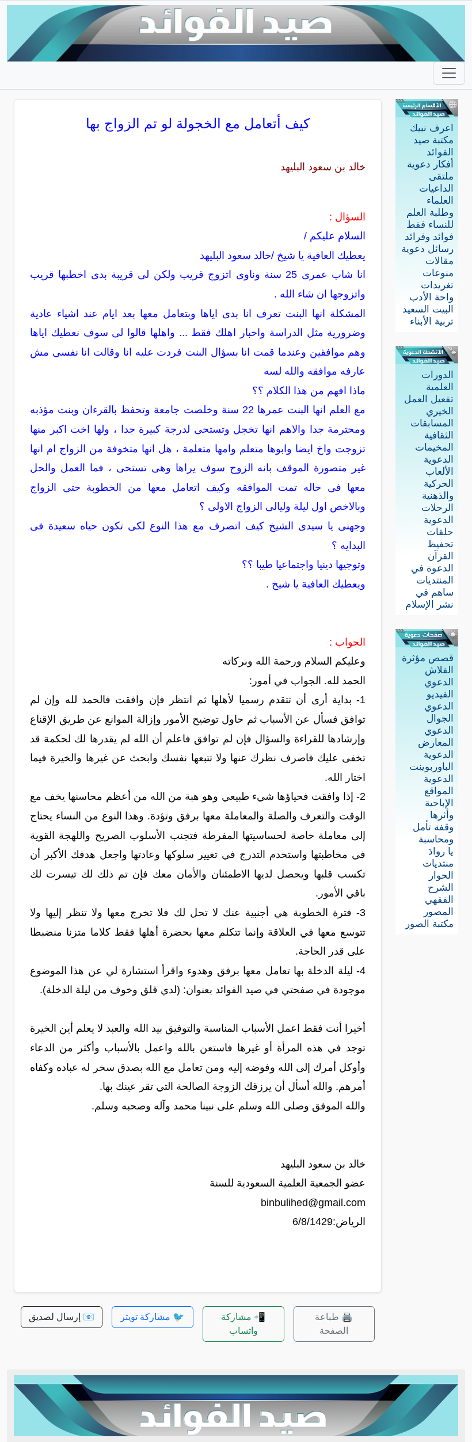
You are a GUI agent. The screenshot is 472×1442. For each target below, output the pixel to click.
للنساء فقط (430, 224)
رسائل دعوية (427, 248)
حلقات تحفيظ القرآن (440, 544)
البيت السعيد (428, 309)
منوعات (438, 273)
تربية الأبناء (432, 321)
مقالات (439, 260)
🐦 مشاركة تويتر (152, 1317)
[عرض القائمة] (449, 73)
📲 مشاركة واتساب (243, 1324)
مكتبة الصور (429, 923)
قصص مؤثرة (428, 658)
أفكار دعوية (430, 164)
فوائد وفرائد (429, 236)
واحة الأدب (431, 297)
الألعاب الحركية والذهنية (438, 483)
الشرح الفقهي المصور (439, 899)
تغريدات (437, 285)
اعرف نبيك (432, 128)
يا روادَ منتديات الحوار (438, 863)
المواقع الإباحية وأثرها (439, 803)
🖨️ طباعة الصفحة (334, 1324)
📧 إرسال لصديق (61, 1317)
